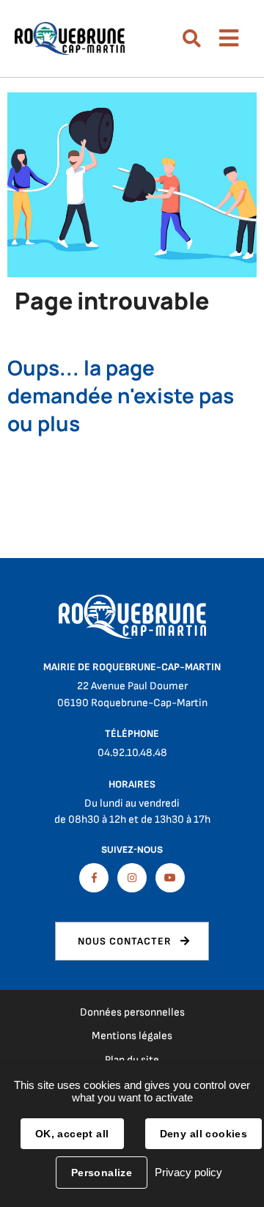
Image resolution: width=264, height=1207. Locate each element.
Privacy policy (188, 1172)
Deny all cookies (204, 1134)
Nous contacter (125, 941)
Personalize (102, 1172)
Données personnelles (132, 1012)
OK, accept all (72, 1134)
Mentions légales (132, 1036)
